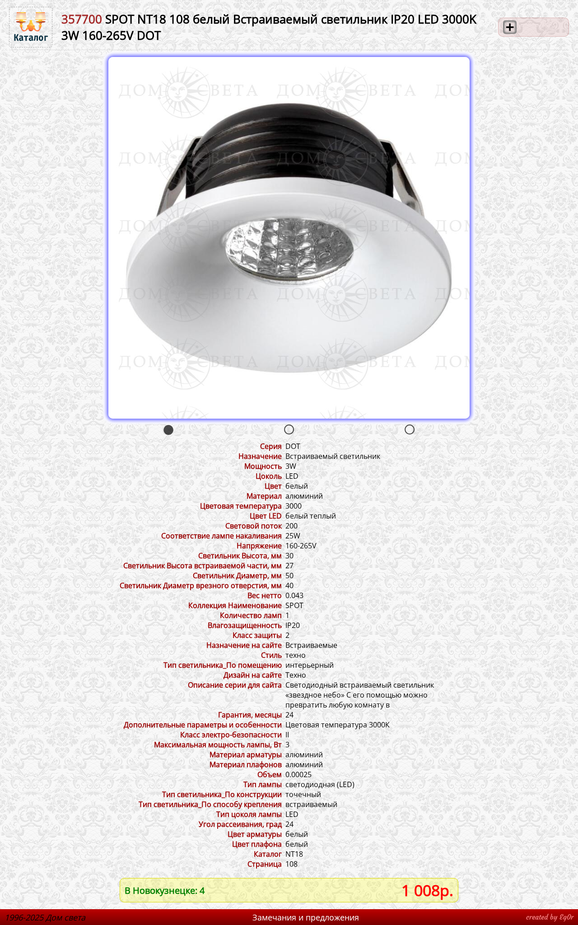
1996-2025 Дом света (45, 917)
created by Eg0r (549, 917)
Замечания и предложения (305, 917)
